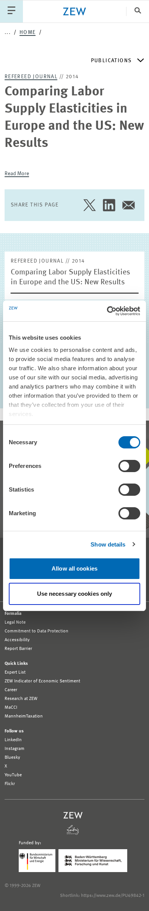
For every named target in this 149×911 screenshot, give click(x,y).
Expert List (15, 672)
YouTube (13, 775)
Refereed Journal (31, 76)
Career (11, 690)
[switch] (129, 466)
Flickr (10, 784)
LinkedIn (13, 740)
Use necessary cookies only (74, 593)
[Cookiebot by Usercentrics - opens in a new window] (107, 311)
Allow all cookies (74, 568)
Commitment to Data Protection (36, 631)
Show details (108, 544)
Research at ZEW (21, 699)
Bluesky (12, 757)
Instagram (14, 749)
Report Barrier (18, 649)
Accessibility (17, 640)
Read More (17, 173)
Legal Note (15, 622)
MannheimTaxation (24, 716)
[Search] (137, 11)
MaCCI (11, 707)
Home (27, 32)
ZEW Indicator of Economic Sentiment (42, 681)
